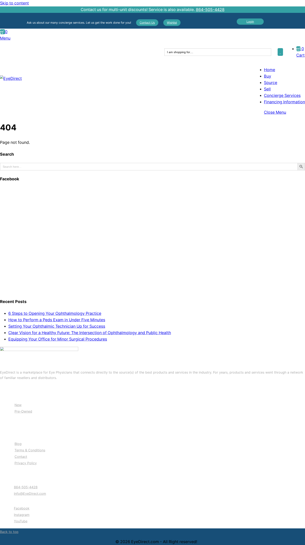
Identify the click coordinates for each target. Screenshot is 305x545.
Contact (21, 457)
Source (270, 82)
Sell (267, 89)
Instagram (21, 515)
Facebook (21, 508)
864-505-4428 (210, 9)
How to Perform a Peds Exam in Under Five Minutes (56, 319)
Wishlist (172, 22)
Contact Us (147, 22)
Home (269, 69)
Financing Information (284, 101)
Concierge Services (282, 95)
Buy (267, 76)
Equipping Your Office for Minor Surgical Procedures (57, 339)
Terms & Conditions (30, 450)
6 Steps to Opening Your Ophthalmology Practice (54, 313)
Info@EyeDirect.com (30, 493)
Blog (18, 444)
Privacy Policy (26, 463)
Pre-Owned (23, 411)
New (18, 405)
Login (250, 21)
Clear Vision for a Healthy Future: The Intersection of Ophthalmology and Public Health (89, 332)
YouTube (20, 521)
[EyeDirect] (11, 78)
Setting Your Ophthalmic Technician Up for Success (56, 326)
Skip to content (14, 3)
